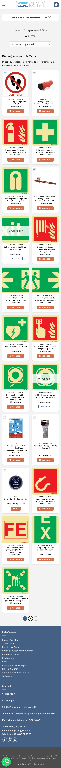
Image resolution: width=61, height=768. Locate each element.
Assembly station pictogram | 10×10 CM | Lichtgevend (16, 599)
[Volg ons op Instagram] (10, 739)
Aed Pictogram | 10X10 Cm (16, 346)
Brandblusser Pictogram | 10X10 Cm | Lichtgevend (16, 151)
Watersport (7, 676)
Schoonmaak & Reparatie (15, 672)
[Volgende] (36, 618)
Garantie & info (11, 758)
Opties (16, 509)
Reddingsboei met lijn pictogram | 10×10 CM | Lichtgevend (15, 397)
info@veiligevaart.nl (20, 730)
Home (17, 30)
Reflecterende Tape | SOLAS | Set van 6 (45, 447)
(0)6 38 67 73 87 (22, 734)
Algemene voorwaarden (46, 758)
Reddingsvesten (10, 640)
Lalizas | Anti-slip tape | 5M (15, 499)
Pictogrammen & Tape (14, 665)
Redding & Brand (11, 647)
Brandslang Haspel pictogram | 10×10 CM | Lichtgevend (45, 249)
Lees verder (15, 258)
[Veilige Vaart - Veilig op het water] (30, 4)
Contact (30, 760)
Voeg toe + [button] (17, 111)
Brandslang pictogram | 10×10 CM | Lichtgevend (45, 500)
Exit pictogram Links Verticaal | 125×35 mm (45, 548)
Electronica (8, 658)
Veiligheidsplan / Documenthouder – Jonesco (45, 102)
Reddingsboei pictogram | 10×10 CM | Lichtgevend (45, 396)
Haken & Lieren (10, 668)
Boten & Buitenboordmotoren (17, 650)
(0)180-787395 (20, 726)
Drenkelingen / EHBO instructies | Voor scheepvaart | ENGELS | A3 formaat (16, 449)
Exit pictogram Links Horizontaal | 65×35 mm (16, 299)
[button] (4, 4)
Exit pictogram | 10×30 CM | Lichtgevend (15, 248)
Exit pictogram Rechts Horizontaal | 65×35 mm (45, 299)
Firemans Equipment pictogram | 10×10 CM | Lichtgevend (15, 549)
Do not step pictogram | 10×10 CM (16, 102)
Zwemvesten (8, 643)
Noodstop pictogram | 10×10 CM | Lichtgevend (45, 347)
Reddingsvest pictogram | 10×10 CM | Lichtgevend (16, 199)
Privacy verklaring (27, 758)
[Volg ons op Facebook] (4, 739)
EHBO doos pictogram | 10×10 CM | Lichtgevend (45, 151)
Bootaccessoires (10, 654)
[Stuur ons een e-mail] (15, 739)
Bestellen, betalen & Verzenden (16, 756)
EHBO (5, 661)
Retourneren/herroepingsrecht (44, 756)
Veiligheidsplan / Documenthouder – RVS (45, 199)
